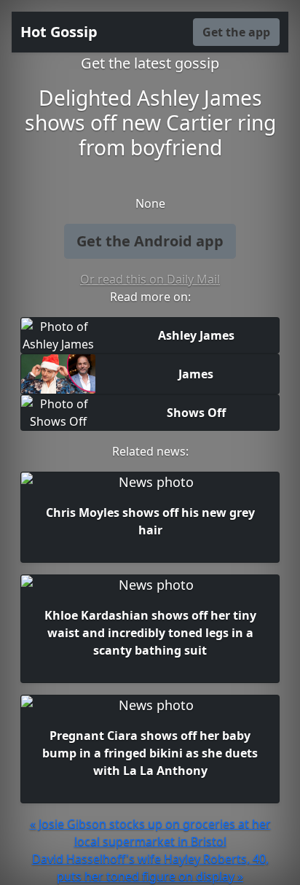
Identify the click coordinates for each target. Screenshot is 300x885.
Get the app (236, 32)
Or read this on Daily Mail (150, 279)
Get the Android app (150, 241)
